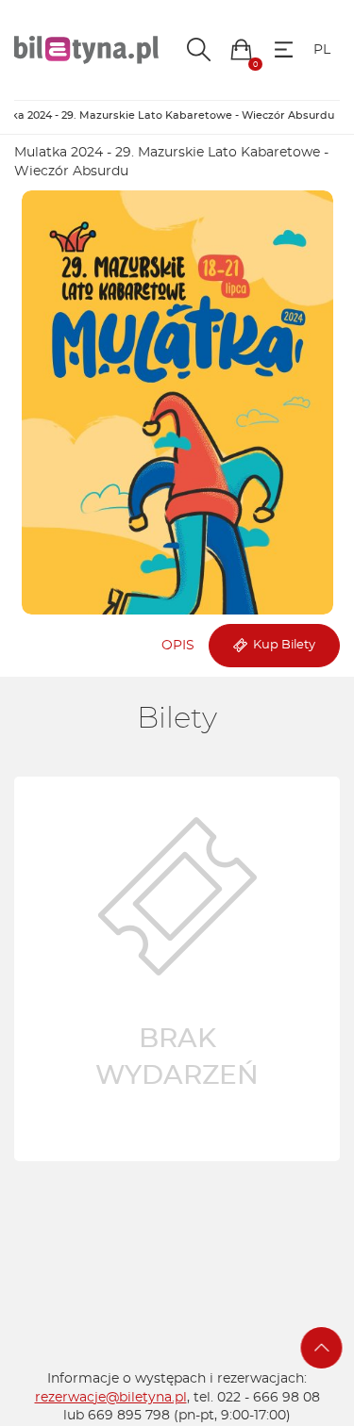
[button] (241, 49)
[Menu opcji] (283, 49)
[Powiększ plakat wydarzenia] (177, 402)
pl (321, 50)
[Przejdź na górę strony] (322, 1347)
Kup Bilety (281, 645)
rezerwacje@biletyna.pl (111, 1397)
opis (177, 645)
